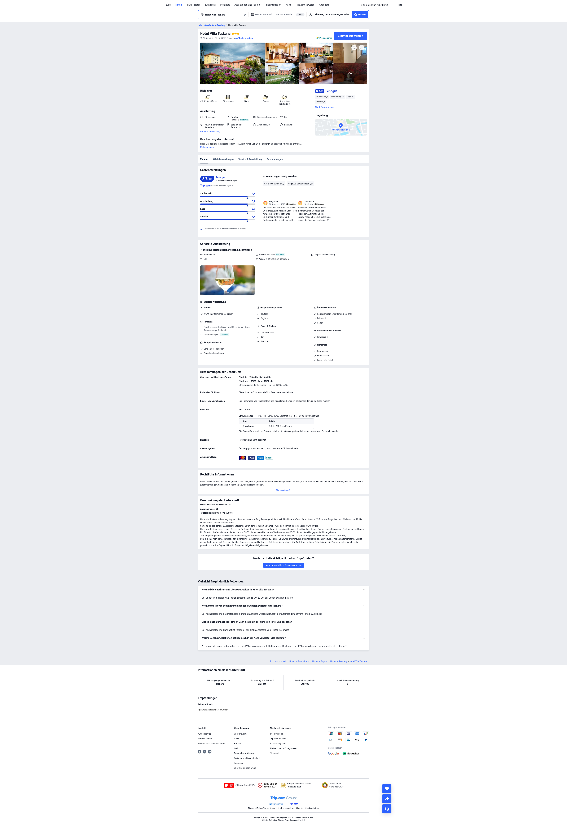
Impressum (239, 763)
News (236, 739)
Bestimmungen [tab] (275, 159)
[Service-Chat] (386, 808)
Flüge (168, 5)
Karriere (237, 743)
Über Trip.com (240, 734)
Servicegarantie (205, 739)
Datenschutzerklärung (244, 753)
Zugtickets (210, 5)
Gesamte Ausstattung (210, 131)
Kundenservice (204, 734)
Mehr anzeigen (207, 147)
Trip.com (274, 661)
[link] (374, 4)
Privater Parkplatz (267, 254)
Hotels (178, 5)
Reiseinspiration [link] (273, 5)
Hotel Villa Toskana (215, 33)
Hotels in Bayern (319, 661)
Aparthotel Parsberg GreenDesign (213, 710)
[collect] (386, 788)
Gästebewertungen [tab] (223, 159)
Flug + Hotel (193, 5)
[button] (392, 4)
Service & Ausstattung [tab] (250, 159)
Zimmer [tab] (204, 159)
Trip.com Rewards (305, 5)
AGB (236, 748)
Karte (288, 5)
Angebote (324, 5)
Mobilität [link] (225, 5)
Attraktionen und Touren (247, 5)
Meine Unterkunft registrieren (283, 748)
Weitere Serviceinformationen (211, 743)
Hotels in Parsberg (338, 661)
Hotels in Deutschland (299, 661)
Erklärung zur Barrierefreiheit (247, 758)
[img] (232, 63)
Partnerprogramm (278, 743)
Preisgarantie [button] (325, 38)
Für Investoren (277, 734)
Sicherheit (274, 753)
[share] (386, 798)
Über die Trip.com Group (245, 768)
